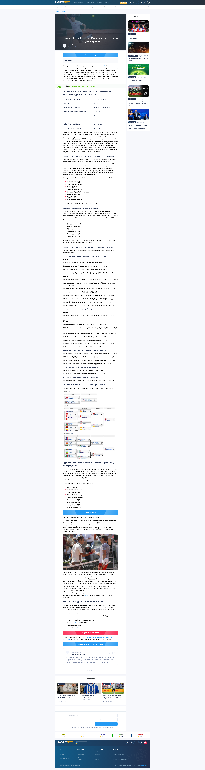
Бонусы (107, 2)
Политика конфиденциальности (64, 758)
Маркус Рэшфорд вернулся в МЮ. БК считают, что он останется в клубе (112, 697)
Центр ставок (90, 2)
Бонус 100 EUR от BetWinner (120, 759)
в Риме (87, 595)
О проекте (61, 754)
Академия (99, 2)
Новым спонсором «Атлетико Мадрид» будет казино (136, 37)
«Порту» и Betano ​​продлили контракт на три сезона (88, 696)
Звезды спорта (108, 7)
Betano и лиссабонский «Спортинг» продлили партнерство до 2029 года (138, 103)
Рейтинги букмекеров (78, 2)
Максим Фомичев (72, 44)
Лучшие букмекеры (81, 752)
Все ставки (97, 759)
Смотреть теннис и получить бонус (90, 644)
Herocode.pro (143, 765)
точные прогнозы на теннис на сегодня (82, 86)
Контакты (61, 752)
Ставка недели (119, 7)
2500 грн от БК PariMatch (119, 752)
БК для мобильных (81, 757)
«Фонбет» (77, 622)
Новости (98, 7)
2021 (104, 66)
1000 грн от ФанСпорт (118, 754)
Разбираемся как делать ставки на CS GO (138, 59)
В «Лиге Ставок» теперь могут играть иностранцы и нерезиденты (138, 81)
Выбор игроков (80, 754)
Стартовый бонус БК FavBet (120, 757)
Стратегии (76, 7)
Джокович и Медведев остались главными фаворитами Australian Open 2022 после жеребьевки (137, 127)
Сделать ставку (90, 55)
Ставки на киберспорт (88, 7)
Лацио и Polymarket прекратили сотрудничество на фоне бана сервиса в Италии (67, 697)
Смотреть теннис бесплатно (90, 633)
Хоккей (97, 757)
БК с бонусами (80, 759)
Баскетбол (97, 754)
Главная (57, 11)
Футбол (97, 752)
